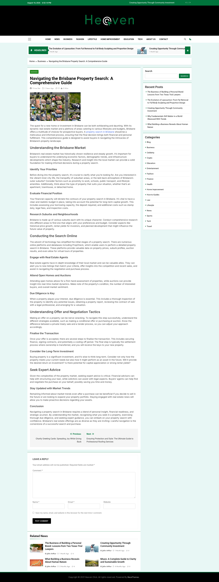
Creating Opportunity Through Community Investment (151, 3)
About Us (151, 39)
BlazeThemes (133, 577)
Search (148, 71)
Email (71, 502)
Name (36, 502)
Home (48, 39)
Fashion (80, 39)
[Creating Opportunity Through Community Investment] (125, 52)
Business (67, 39)
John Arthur (51, 553)
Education (129, 39)
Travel (149, 226)
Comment (38, 470)
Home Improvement (110, 39)
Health (149, 184)
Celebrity (150, 153)
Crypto (149, 158)
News (57, 39)
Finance (150, 179)
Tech (140, 39)
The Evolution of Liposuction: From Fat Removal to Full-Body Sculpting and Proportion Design (74, 48)
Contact (163, 39)
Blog (149, 142)
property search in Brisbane (100, 132)
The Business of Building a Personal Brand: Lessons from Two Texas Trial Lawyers (63, 546)
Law (148, 200)
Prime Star (36, 88)
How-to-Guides (153, 195)
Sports (149, 216)
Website (107, 502)
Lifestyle (92, 39)
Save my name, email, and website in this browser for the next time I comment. (68, 513)
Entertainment (153, 168)
